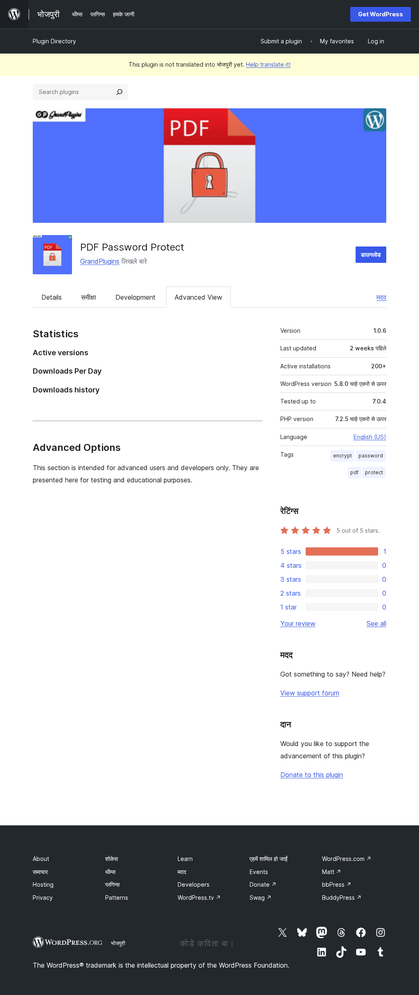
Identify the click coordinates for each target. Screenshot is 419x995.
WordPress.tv (199, 897)
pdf (354, 472)
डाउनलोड (371, 254)
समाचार (40, 871)
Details (51, 297)
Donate (263, 884)
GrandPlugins (99, 261)
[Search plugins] (119, 92)
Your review (297, 623)
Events (259, 871)
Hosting (43, 884)
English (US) (370, 436)
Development (135, 297)
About (41, 858)
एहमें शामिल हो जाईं (269, 858)
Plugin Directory (54, 41)
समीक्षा (88, 297)
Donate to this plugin (311, 775)
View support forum (309, 693)
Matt (331, 871)
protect (374, 472)
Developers (194, 884)
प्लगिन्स (112, 884)
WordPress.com (347, 858)
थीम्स (110, 871)
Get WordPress (380, 14)
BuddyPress (342, 897)
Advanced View (198, 297)
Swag (261, 897)
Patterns (116, 897)
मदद (381, 297)
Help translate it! (268, 64)
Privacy (43, 897)
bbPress (336, 884)
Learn (185, 858)
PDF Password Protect (132, 247)
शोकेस (111, 858)
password (370, 456)
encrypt (342, 456)
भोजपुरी (118, 943)
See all (376, 623)
